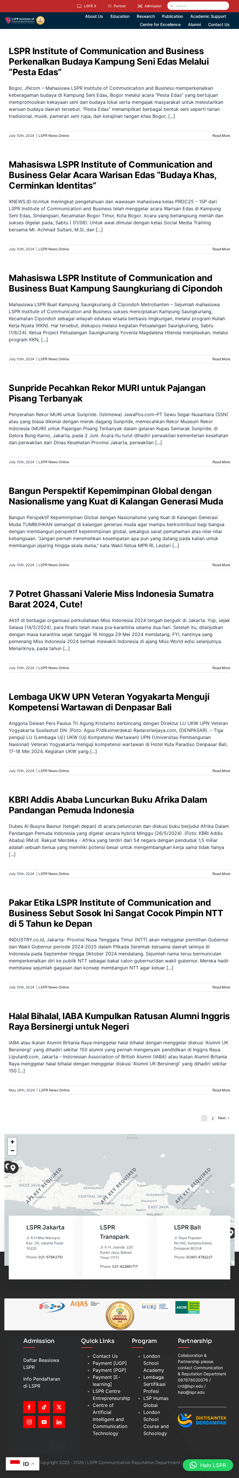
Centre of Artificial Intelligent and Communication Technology (110, 1419)
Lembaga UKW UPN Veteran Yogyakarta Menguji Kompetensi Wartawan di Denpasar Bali (109, 701)
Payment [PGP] (109, 1370)
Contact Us (105, 1356)
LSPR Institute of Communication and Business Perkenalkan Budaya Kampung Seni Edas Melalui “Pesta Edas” (109, 61)
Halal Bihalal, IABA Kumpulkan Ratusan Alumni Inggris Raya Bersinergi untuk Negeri (119, 1021)
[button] (13, 1168)
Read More (221, 135)
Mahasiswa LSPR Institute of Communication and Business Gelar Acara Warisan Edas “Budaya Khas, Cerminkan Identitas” (113, 175)
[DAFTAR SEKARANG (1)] (24, 18)
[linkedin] (59, 1422)
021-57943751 (50, 1257)
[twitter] (59, 1407)
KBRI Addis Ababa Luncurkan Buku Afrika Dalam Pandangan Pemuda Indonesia (108, 804)
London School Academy (153, 1363)
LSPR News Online (53, 135)
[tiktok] (44, 1407)
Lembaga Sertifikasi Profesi (154, 1384)
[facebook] (29, 1407)
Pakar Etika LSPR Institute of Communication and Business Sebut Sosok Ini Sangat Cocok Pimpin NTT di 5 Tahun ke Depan (116, 913)
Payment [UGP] (110, 1363)
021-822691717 (125, 1266)
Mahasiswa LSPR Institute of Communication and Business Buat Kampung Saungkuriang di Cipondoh (115, 283)
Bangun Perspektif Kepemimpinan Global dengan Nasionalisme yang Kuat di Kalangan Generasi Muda (116, 496)
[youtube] (44, 1422)
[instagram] (29, 1422)
